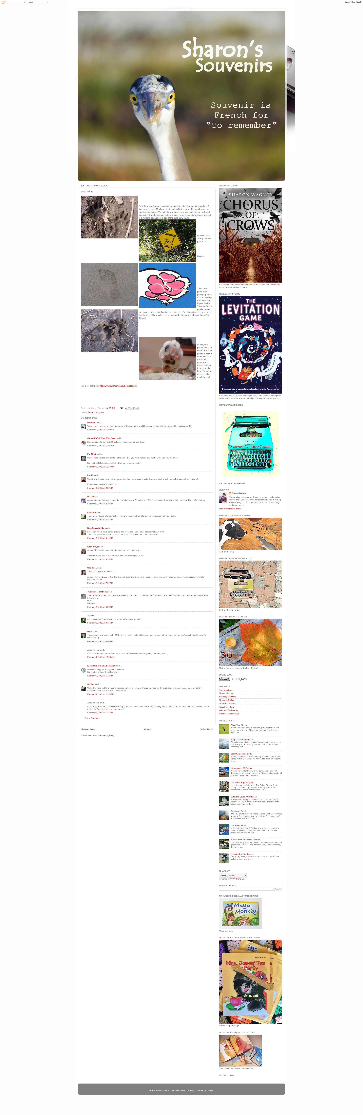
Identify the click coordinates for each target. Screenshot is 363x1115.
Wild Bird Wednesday (228, 710)
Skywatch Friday (226, 700)
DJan (89, 631)
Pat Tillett (92, 454)
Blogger (210, 1090)
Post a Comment (92, 718)
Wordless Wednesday (229, 714)
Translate (240, 879)
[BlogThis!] (129, 408)
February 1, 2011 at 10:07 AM (100, 446)
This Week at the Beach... (242, 854)
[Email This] (126, 408)
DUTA (90, 496)
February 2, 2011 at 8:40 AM (100, 641)
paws (101, 412)
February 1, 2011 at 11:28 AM (100, 467)
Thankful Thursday (227, 703)
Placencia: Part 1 (238, 811)
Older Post (206, 729)
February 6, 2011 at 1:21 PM (100, 713)
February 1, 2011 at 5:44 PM (100, 538)
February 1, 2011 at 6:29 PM (100, 559)
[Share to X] (131, 408)
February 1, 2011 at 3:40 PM (100, 504)
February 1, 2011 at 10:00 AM (100, 430)
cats (96, 412)
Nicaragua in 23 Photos (241, 768)
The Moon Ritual (238, 825)
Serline (90, 684)
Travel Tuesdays (226, 707)
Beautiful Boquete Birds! (241, 754)
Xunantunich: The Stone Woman (245, 840)
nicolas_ (190, 1090)
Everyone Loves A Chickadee (244, 797)
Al (88, 616)
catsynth (91, 512)
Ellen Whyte (93, 547)
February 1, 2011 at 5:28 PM (100, 520)
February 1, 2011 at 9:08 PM (100, 607)
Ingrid (90, 475)
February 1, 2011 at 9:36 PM (100, 623)
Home (147, 729)
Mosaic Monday (226, 693)
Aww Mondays (225, 690)
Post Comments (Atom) (103, 735)
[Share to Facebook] (134, 408)
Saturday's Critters (227, 697)
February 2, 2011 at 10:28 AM (100, 657)
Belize (90, 412)
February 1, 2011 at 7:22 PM (100, 583)
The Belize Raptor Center (242, 782)
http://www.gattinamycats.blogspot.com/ (118, 386)
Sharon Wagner (239, 493)
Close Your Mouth (239, 725)
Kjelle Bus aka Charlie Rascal (101, 666)
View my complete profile (230, 509)
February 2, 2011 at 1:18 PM (100, 676)
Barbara (91, 422)
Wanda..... (92, 568)
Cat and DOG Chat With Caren (101, 438)
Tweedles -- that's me (97, 592)
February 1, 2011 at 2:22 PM (100, 488)
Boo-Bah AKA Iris (95, 528)
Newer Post (88, 729)
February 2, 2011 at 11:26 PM (100, 694)
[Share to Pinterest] (137, 408)
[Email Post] (121, 408)
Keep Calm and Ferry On (242, 739)
